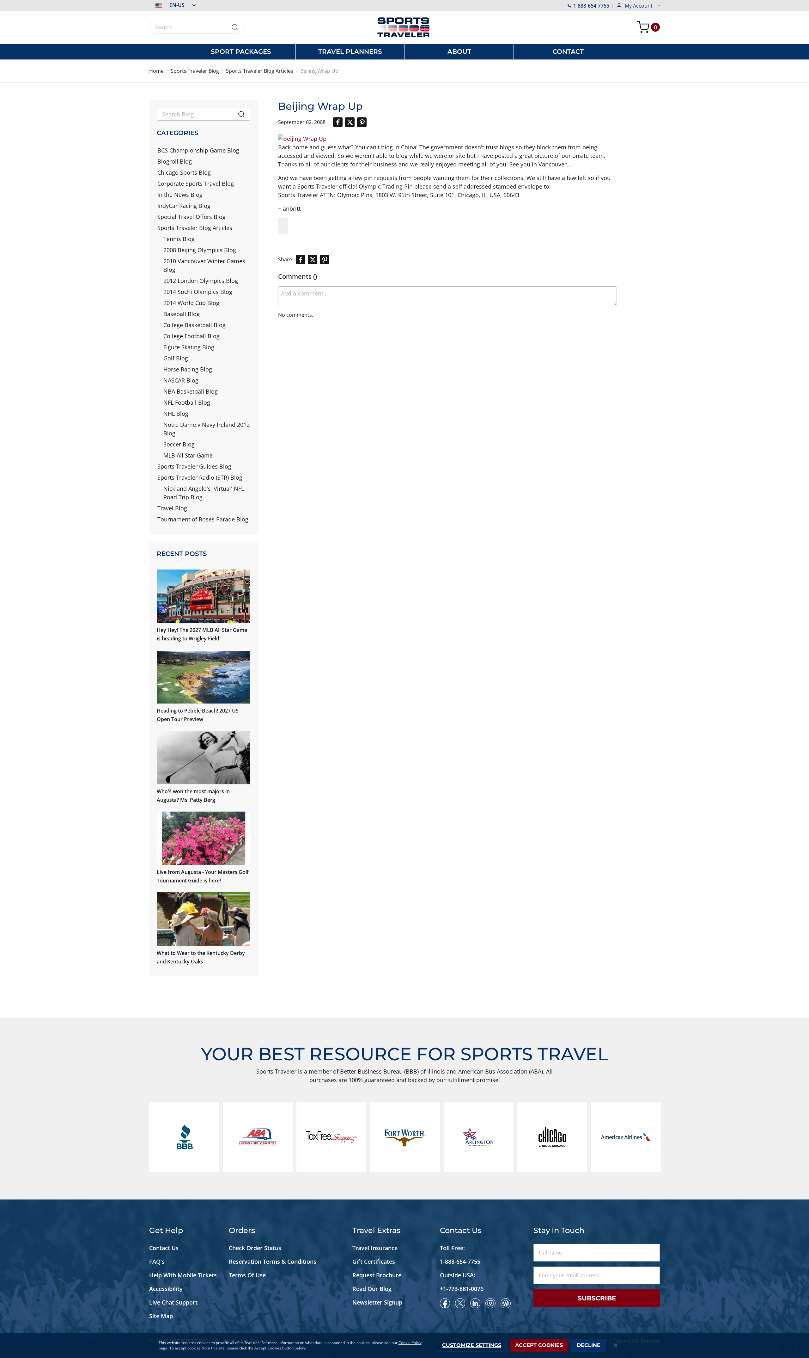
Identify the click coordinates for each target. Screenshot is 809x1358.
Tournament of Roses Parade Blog (202, 519)
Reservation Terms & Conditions (273, 1261)
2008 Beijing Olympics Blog (199, 250)
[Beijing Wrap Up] (302, 138)
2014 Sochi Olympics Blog (197, 292)
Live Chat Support (173, 1302)
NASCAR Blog (180, 380)
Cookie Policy (410, 1342)
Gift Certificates (373, 1261)
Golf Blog (175, 358)
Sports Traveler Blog (195, 70)
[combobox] (196, 27)
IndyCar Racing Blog (183, 205)
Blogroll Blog (174, 161)
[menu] (404, 51)
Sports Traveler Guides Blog (194, 466)
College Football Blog (191, 336)
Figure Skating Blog (188, 347)
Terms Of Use (247, 1275)
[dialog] (404, 1345)
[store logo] (404, 27)
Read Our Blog (372, 1289)
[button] (172, 5)
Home (156, 70)
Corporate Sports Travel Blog (195, 183)
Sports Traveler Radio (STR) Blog (199, 477)
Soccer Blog (179, 444)
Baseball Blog (181, 314)
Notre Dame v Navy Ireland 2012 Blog (206, 429)
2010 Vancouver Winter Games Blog (204, 265)
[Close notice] (616, 1345)
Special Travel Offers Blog (191, 217)
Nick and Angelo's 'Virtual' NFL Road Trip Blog (203, 493)
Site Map (161, 1316)
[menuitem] (240, 51)
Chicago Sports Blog (184, 172)
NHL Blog (175, 413)
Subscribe (597, 1298)
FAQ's (157, 1261)
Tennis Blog (179, 239)
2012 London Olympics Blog (200, 280)
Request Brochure (376, 1275)
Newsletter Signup (377, 1302)
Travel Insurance (375, 1248)
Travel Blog (172, 508)
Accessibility (166, 1289)
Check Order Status (255, 1248)
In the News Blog (180, 194)
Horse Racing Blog (187, 369)
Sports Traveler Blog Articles (259, 70)
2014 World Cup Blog (191, 303)
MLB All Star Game (188, 455)
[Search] (241, 115)
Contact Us (164, 1248)
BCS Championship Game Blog (198, 150)
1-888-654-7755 (591, 5)
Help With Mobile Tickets (183, 1275)
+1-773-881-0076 (462, 1289)
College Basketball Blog (194, 325)
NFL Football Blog (186, 402)
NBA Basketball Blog (190, 391)
